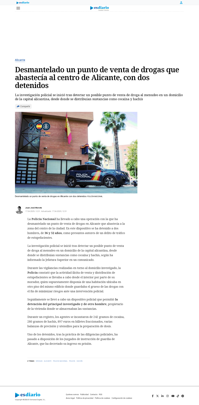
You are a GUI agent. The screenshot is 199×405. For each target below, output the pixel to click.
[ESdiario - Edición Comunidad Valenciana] (99, 8)
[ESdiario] (22, 3)
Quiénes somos (72, 394)
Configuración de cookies (122, 398)
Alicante (20, 60)
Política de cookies (102, 398)
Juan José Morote (33, 208)
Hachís (79, 361)
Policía (72, 361)
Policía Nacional (60, 361)
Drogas (39, 361)
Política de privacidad (84, 398)
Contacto (93, 394)
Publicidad (84, 394)
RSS (100, 394)
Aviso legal (70, 398)
